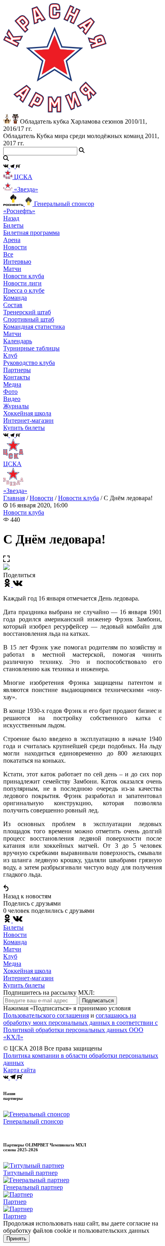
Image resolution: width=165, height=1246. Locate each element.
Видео (11, 398)
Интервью (17, 261)
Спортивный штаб (28, 319)
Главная (14, 498)
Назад (11, 218)
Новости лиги (22, 283)
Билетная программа (31, 232)
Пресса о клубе (23, 290)
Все (8, 254)
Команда (15, 942)
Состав (12, 304)
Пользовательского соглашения (46, 1015)
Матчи (12, 268)
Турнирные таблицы (31, 348)
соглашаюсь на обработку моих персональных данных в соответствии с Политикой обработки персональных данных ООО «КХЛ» (80, 1026)
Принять (16, 1239)
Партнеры (17, 369)
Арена (11, 239)
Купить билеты (24, 985)
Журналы (16, 406)
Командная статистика (34, 326)
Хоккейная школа (27, 970)
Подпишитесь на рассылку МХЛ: (49, 992)
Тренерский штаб (27, 312)
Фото (10, 391)
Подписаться (98, 1001)
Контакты (16, 377)
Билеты (13, 927)
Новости (41, 498)
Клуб (10, 956)
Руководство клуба (29, 362)
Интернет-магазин (28, 978)
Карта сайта (19, 1070)
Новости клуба (23, 276)
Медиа (12, 963)
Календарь (17, 341)
